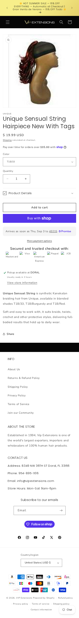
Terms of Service (18, 404)
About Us (14, 369)
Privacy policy (20, 603)
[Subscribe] (61, 510)
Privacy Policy (17, 395)
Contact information (41, 609)
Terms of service (40, 603)
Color (6, 154)
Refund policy (65, 597)
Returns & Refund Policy (24, 378)
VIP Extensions (24, 597)
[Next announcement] (72, 8)
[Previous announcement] (7, 8)
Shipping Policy (18, 387)
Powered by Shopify (44, 597)
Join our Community (21, 413)
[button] (7, 22)
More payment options (39, 240)
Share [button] (10, 334)
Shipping (7, 140)
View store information (22, 282)
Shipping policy (61, 603)
